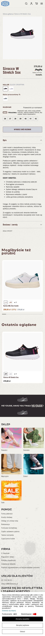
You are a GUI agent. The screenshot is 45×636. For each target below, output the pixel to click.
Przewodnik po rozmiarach (32, 108)
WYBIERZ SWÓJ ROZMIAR (22, 129)
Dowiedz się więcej (9, 611)
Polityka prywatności (8, 560)
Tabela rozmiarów (7, 535)
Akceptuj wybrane (22, 625)
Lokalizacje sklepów (8, 564)
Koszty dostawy (6, 517)
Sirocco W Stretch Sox (23, 14)
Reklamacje (5, 524)
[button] (42, 3)
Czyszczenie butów (8, 539)
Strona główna (8, 14)
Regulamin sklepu (7, 557)
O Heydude (5, 553)
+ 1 (15, 302)
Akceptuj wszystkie (22, 619)
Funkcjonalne (7, 614)
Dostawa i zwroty (10, 224)
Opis (5, 140)
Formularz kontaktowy (9, 528)
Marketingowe (26, 614)
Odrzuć (22, 632)
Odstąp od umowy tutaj (9, 521)
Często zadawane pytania (10, 532)
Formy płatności (7, 514)
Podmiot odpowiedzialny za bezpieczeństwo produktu (20, 568)
